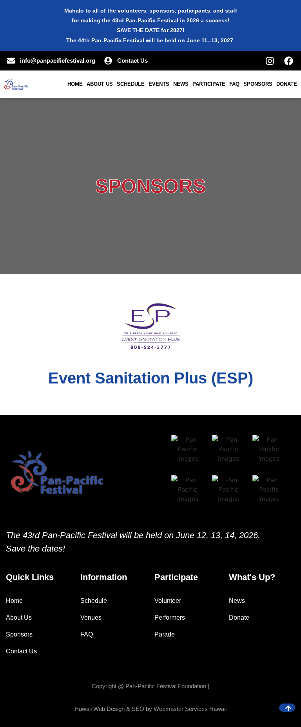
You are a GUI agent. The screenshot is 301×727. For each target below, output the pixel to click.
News (181, 84)
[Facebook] (288, 60)
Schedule (131, 84)
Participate (208, 84)
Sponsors (257, 84)
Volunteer (167, 601)
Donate (286, 84)
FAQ (234, 84)
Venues (91, 617)
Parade (164, 634)
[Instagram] (269, 60)
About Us (100, 84)
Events (159, 84)
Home (75, 84)
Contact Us (21, 651)
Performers (169, 617)
